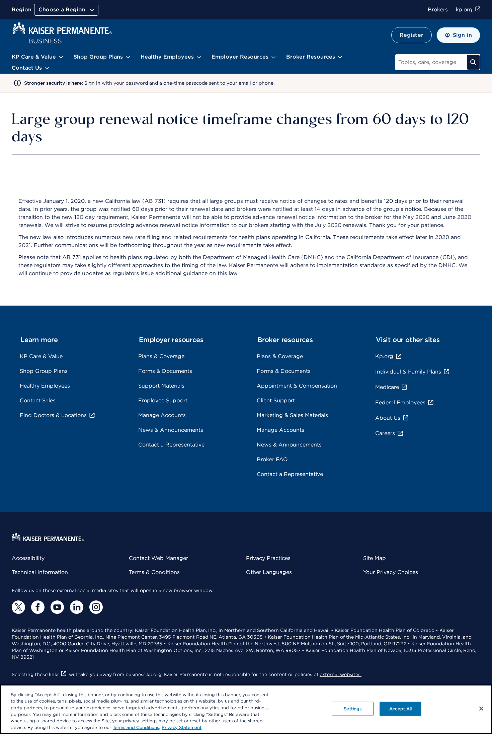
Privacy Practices (268, 558)
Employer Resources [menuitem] (240, 57)
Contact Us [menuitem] (27, 68)
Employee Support (162, 400)
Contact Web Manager (158, 558)
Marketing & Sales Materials (292, 415)
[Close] (481, 708)
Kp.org (384, 356)
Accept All (400, 708)
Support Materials (161, 386)
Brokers (437, 9)
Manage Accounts (162, 415)
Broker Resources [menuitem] (310, 57)
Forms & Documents (165, 371)
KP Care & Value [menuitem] (34, 57)
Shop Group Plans (44, 371)
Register (411, 35)
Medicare (387, 387)
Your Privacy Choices (390, 572)
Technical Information (40, 572)
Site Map (374, 558)
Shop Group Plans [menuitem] (98, 57)
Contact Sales (38, 400)
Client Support (276, 400)
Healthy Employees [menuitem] (167, 57)
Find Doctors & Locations (53, 415)
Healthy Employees (45, 386)
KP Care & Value (41, 356)
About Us (387, 418)
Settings (352, 708)
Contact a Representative (171, 444)
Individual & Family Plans (408, 372)
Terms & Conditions (154, 572)
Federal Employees (400, 402)
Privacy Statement (181, 727)
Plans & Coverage (161, 356)
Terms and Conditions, (136, 727)
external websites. (340, 674)
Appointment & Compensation (297, 386)
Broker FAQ (272, 459)
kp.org (464, 9)
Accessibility (28, 558)
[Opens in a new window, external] (18, 607)
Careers (385, 433)
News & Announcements (170, 430)
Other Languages (269, 572)
